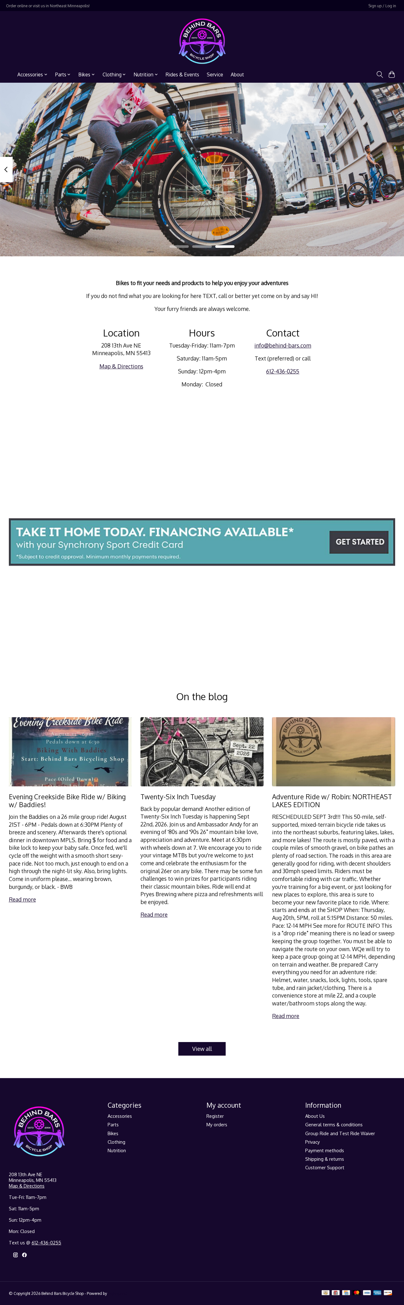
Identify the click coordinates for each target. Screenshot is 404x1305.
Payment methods (324, 1150)
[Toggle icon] (379, 74)
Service (215, 74)
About (237, 74)
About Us (315, 1116)
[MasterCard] (357, 1293)
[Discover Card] (388, 1293)
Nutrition (117, 1150)
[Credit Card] (346, 1293)
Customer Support (324, 1167)
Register (215, 1116)
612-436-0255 (282, 371)
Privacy (312, 1142)
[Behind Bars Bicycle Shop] (202, 41)
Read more (22, 899)
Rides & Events (182, 74)
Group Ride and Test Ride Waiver (340, 1133)
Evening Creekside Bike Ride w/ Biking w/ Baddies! (67, 800)
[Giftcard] (336, 1293)
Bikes (113, 1133)
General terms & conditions (334, 1124)
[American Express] (377, 1293)
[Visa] (367, 1293)
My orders (216, 1124)
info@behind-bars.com (282, 345)
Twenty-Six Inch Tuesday (178, 796)
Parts (113, 1124)
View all (202, 1048)
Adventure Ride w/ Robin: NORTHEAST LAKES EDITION (332, 800)
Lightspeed (117, 1293)
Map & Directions (121, 366)
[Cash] (326, 1293)
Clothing (116, 1142)
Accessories (120, 1116)
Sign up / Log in (382, 5)
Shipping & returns (324, 1159)
